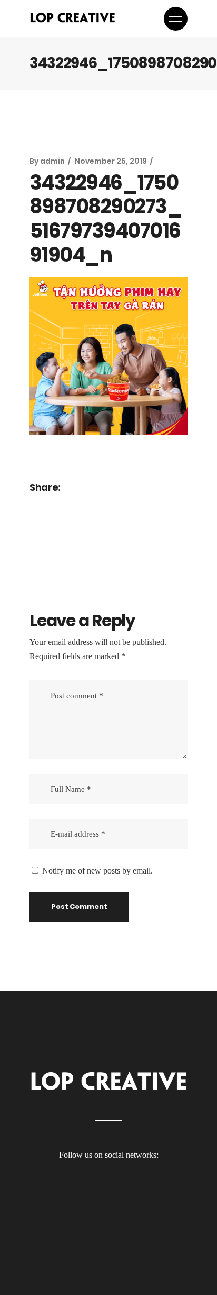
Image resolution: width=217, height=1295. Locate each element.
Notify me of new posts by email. (97, 870)
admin (52, 161)
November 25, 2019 (111, 161)
